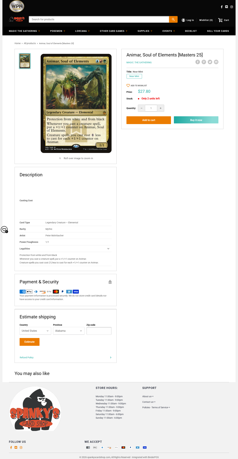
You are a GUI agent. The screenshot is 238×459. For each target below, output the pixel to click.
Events (168, 31)
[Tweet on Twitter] (210, 62)
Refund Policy (27, 357)
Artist (22, 235)
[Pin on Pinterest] (204, 62)
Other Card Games (113, 31)
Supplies (144, 31)
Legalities (25, 248)
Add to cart (148, 120)
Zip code (90, 325)
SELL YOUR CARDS (218, 31)
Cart (226, 20)
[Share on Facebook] (197, 62)
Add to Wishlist (139, 86)
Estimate (29, 341)
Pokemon (57, 31)
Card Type (25, 222)
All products (30, 43)
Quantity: (131, 108)
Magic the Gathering (23, 31)
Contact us (147, 402)
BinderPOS (153, 457)
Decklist (191, 31)
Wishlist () (206, 20)
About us (146, 396)
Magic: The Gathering (139, 62)
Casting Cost (26, 200)
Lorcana (81, 31)
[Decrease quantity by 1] (141, 108)
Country (24, 325)
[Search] (173, 19)
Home (18, 43)
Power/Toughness (29, 242)
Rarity (23, 229)
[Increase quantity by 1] (160, 108)
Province (57, 325)
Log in (190, 20)
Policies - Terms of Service (155, 407)
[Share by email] (216, 62)
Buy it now (196, 120)
